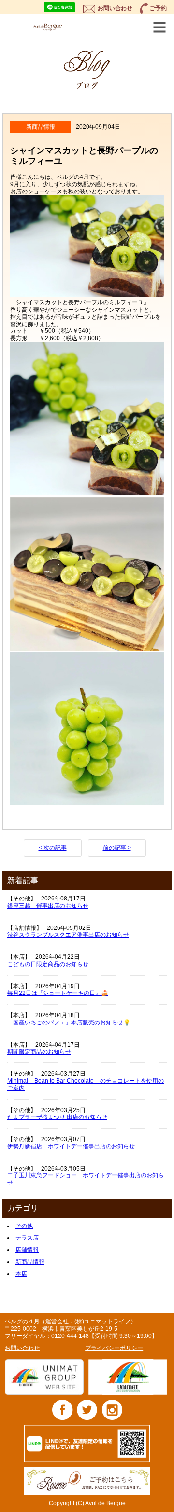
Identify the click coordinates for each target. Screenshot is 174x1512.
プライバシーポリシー (114, 1348)
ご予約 (158, 8)
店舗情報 (27, 1249)
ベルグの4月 (56, 27)
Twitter (87, 1409)
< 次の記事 (53, 848)
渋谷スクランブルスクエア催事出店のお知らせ (68, 934)
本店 (21, 1273)
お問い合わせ (115, 8)
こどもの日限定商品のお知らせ (47, 964)
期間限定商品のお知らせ (39, 1052)
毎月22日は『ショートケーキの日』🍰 (57, 993)
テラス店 (27, 1237)
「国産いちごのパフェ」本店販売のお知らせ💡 (68, 1022)
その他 (24, 1226)
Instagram (112, 1409)
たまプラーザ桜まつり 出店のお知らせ (57, 1117)
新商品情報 (29, 1261)
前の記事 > (117, 848)
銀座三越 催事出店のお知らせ (47, 905)
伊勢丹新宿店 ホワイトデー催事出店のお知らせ (71, 1146)
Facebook (62, 1409)
